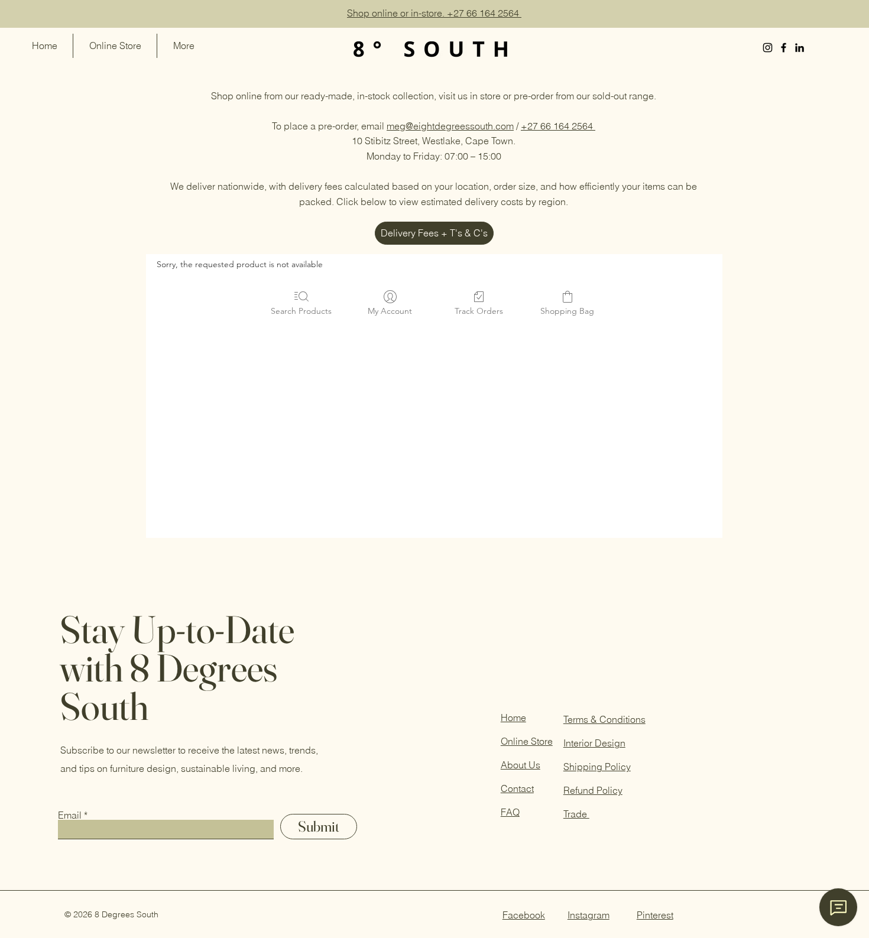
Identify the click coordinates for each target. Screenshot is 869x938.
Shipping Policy (597, 767)
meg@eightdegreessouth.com (450, 126)
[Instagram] (767, 47)
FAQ (510, 812)
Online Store (527, 741)
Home (513, 717)
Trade (576, 814)
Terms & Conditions (604, 719)
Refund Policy (592, 790)
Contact (517, 788)
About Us (520, 765)
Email (70, 815)
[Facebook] (783, 47)
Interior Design (594, 743)
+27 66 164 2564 (558, 126)
